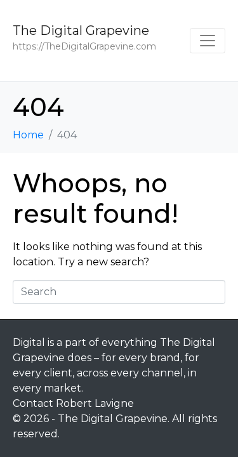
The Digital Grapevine (81, 30)
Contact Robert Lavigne (73, 403)
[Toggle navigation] (207, 40)
